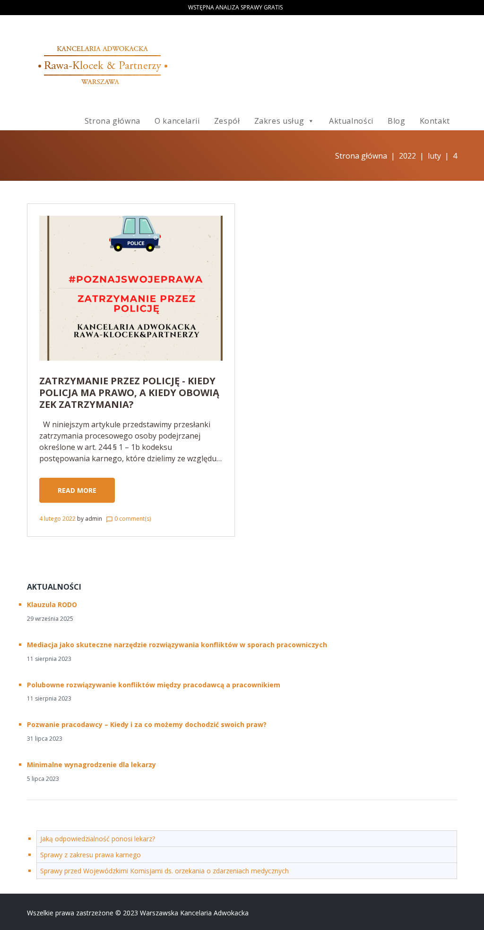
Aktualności (351, 121)
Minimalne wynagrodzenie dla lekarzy (91, 764)
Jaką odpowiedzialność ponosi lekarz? (97, 838)
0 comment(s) (128, 519)
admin (93, 519)
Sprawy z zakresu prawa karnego (90, 854)
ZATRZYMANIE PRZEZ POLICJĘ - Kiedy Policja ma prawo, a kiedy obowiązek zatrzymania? (129, 392)
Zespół (227, 121)
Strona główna (112, 121)
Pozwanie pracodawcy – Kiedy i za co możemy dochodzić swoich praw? (147, 724)
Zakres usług (279, 121)
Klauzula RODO (52, 604)
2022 (407, 156)
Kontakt (435, 121)
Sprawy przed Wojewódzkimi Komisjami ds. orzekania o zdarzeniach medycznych (164, 870)
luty (434, 156)
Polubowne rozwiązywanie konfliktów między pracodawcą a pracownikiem (153, 684)
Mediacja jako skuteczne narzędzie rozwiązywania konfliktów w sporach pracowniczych (177, 644)
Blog (397, 121)
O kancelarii (177, 121)
